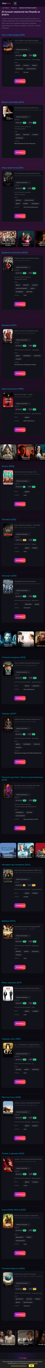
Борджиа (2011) (9, 325)
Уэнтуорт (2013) (9, 576)
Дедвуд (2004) (9, 921)
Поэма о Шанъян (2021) (13, 1153)
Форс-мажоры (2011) (12, 982)
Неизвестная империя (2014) (16, 864)
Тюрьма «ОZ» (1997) (11, 1039)
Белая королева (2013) (13, 102)
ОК (31, 1366)
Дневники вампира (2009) (15, 252)
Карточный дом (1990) (13, 389)
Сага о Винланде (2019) (13, 35)
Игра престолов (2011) (12, 168)
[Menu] (15, 3)
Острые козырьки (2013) (14, 657)
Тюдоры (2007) (9, 713)
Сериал (20, 81)
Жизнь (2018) (8, 466)
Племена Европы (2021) (13, 1268)
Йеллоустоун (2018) (11, 1097)
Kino (6, 3)
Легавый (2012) (9, 519)
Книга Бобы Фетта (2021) (14, 1210)
